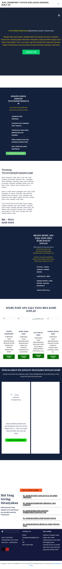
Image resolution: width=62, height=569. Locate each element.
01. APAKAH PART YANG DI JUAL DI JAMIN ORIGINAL (40, 496)
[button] (41, 496)
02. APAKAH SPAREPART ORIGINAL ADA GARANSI (39, 504)
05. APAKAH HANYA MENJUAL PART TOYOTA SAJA (41, 525)
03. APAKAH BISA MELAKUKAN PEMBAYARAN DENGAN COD (35, 511)
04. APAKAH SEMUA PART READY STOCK (39, 518)
